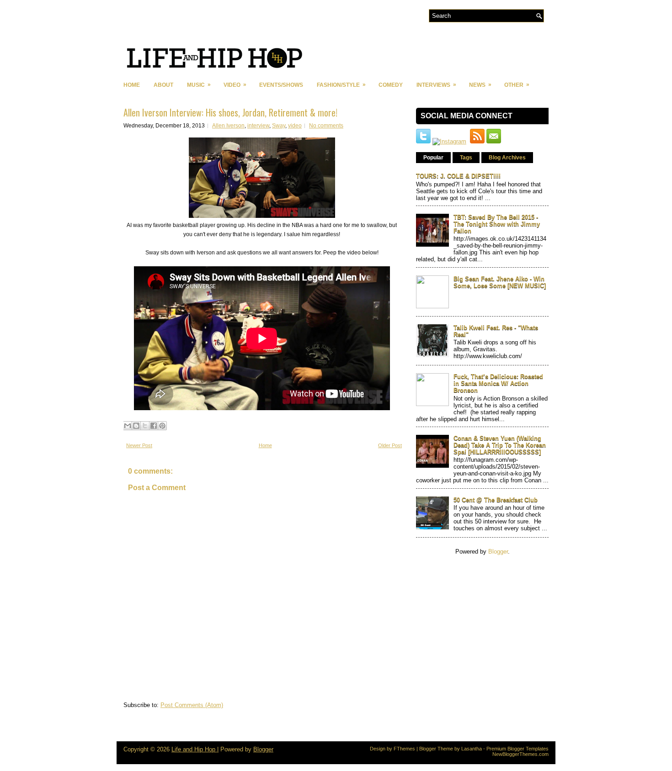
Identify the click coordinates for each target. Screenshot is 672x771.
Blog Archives (507, 157)
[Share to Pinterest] (162, 425)
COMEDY (391, 85)
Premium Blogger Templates (517, 748)
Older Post (390, 445)
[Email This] (127, 425)
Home (131, 85)
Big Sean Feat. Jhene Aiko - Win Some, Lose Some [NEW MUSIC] (499, 282)
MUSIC (199, 84)
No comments (326, 125)
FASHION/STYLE (341, 84)
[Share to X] (144, 425)
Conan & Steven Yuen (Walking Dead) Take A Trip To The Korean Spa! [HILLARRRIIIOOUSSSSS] (499, 445)
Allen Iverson (228, 125)
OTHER (516, 84)
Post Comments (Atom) (191, 705)
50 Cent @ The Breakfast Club (495, 499)
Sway (278, 125)
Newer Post (139, 445)
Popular (433, 157)
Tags (466, 157)
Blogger (498, 551)
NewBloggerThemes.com (520, 754)
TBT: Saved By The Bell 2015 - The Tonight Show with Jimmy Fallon (496, 224)
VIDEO (235, 84)
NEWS (480, 84)
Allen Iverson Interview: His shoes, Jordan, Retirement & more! (230, 112)
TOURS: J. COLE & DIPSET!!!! (458, 176)
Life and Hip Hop (194, 749)
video (295, 125)
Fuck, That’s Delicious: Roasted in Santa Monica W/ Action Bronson (498, 383)
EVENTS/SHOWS (281, 85)
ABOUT (163, 85)
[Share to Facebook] (153, 425)
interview (258, 125)
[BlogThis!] (136, 425)
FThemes (404, 748)
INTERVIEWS (436, 84)
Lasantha (471, 748)
